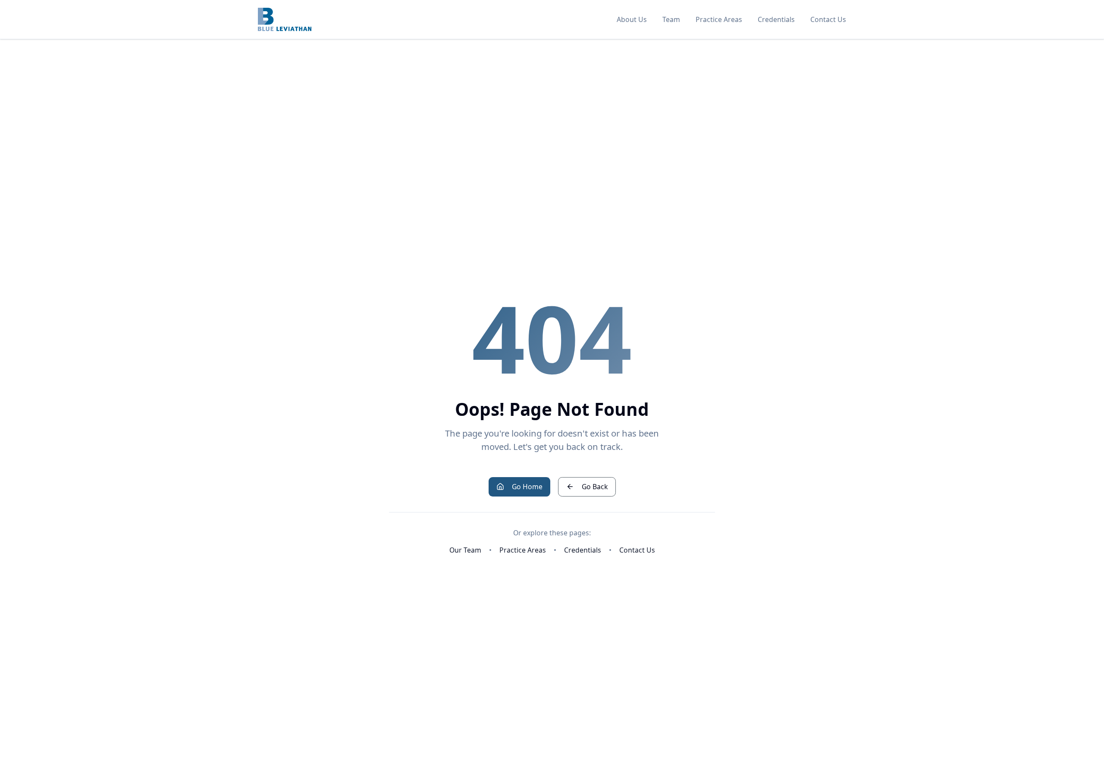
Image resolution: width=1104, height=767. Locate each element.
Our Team (465, 550)
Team (671, 19)
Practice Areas (719, 19)
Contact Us (828, 19)
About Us (632, 19)
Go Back (595, 486)
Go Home (527, 486)
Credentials (776, 19)
